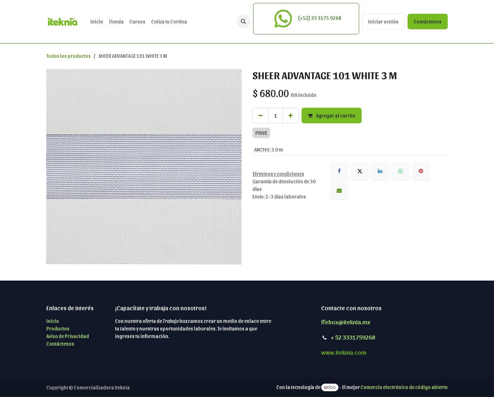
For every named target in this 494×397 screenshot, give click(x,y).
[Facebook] (339, 171)
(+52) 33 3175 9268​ (319, 18)
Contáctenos (428, 21)
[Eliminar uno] (260, 115)
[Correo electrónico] (339, 190)
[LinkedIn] (380, 171)
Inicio (52, 321)
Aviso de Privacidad (67, 336)
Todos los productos (68, 56)
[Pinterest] (421, 171)
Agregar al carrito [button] (335, 115)
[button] (243, 21)
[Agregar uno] (290, 115)
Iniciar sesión (383, 21)
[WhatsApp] (400, 171)
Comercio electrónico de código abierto (404, 387)
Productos (57, 328)
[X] (360, 171)
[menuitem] (97, 21)
